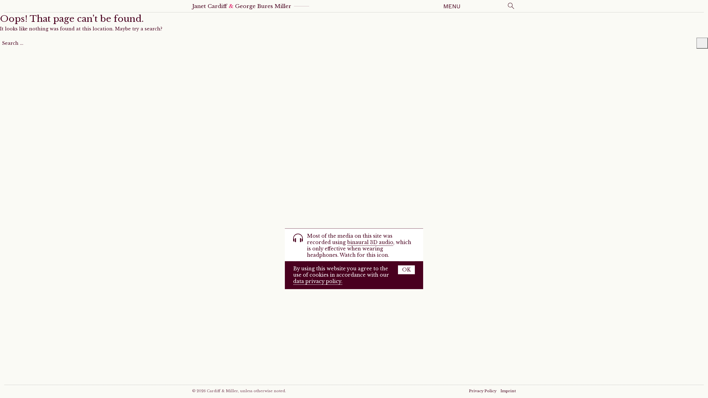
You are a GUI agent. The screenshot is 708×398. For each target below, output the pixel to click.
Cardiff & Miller (222, 391)
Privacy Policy (482, 391)
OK (406, 270)
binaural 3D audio (370, 242)
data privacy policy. (317, 281)
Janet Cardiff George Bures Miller (241, 6)
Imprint (508, 391)
